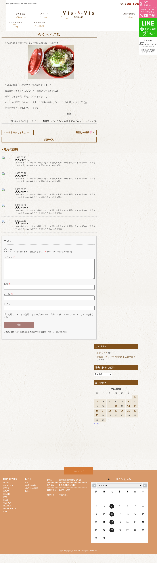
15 (135, 406)
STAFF (6, 491)
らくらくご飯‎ (49, 35)
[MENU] (44, 16)
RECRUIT (7, 506)
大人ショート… (22, 160)
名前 (7, 283)
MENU (6, 488)
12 (116, 406)
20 (122, 410)
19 (116, 410)
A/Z (26, 482)
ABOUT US (8, 485)
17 (103, 410)
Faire (27, 491)
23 (97, 415)
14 (128, 406)
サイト (7, 304)
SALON (6, 494)
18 (109, 410)
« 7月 (96, 423)
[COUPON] (16, 25)
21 (128, 410)
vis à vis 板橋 (30, 485)
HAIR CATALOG (10, 509)
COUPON (7, 503)
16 (97, 410)
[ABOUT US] (21, 16)
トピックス (102, 353)
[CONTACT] (39, 25)
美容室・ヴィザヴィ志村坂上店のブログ (62, 121)
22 (135, 410)
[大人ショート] (8, 159)
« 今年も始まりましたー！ (17, 132)
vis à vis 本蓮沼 (31, 488)
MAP (5, 497)
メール (8, 294)
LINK (5, 512)
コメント (9, 257)
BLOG (5, 500)
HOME (6, 482)
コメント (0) (91, 121)
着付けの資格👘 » (85, 132)
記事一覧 (49, 139)
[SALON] (129, 16)
